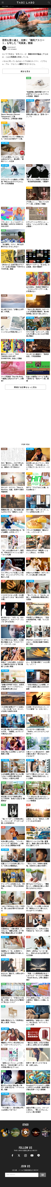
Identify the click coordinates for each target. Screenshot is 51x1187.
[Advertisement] (25, 418)
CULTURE (29, 165)
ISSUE (28, 78)
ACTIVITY (4, 100)
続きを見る (25, 71)
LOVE (3, 496)
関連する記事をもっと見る (25, 387)
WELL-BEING (30, 100)
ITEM (3, 558)
